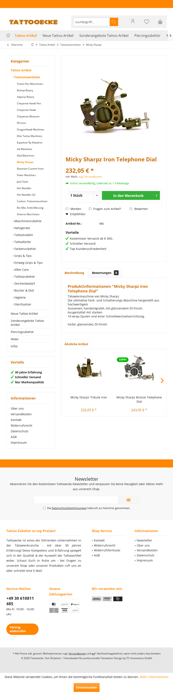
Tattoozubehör (24, 277)
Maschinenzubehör (28, 221)
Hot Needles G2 (25, 194)
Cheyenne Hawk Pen (28, 103)
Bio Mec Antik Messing (29, 208)
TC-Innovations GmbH (139, 658)
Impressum (19, 443)
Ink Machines (24, 149)
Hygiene (20, 297)
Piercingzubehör (22, 332)
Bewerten (141, 209)
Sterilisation (22, 304)
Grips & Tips (23, 256)
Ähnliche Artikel (76, 344)
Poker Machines (26, 175)
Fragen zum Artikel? (106, 209)
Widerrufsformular (107, 550)
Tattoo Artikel (21, 70)
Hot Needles (23, 188)
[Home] (8, 35)
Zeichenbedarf (24, 283)
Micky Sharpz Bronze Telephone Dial (139, 399)
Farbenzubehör (25, 249)
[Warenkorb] (160, 23)
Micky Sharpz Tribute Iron (88, 397)
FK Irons (21, 123)
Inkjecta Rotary (25, 97)
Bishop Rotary (24, 90)
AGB (14, 437)
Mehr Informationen (154, 677)
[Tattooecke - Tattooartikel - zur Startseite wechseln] (33, 22)
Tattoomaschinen (27, 77)
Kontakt (16, 420)
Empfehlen (77, 214)
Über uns (17, 408)
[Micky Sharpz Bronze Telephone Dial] (139, 368)
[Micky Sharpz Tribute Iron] (89, 368)
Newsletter (144, 540)
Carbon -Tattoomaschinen (31, 201)
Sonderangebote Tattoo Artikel (27, 323)
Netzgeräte (22, 228)
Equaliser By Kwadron (29, 142)
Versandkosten (21, 414)
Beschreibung (74, 273)
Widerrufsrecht (21, 425)
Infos (14, 346)
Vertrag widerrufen (18, 629)
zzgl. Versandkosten (90, 176)
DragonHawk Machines (30, 129)
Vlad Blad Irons (25, 155)
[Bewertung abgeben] (114, 164)
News (15, 339)
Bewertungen (104, 273)
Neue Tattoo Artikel (24, 314)
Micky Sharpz (25, 162)
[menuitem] (160, 22)
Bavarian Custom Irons (30, 168)
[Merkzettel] (146, 23)
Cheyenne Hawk (26, 110)
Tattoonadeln (23, 235)
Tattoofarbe (22, 242)
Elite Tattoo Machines (29, 136)
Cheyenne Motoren (27, 116)
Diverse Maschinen (27, 214)
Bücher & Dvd (24, 290)
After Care (21, 270)
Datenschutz (19, 431)
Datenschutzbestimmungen (69, 508)
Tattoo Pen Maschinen (29, 84)
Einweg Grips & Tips (28, 263)
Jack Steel (22, 181)
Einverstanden (86, 687)
